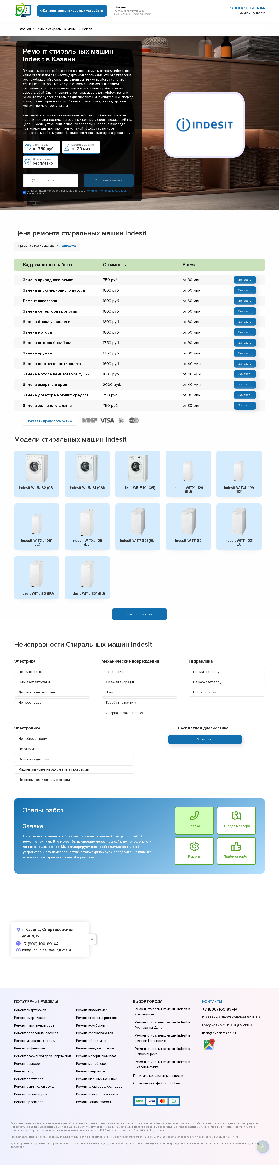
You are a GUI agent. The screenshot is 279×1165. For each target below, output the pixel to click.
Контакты (212, 1001)
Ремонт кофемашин (29, 1048)
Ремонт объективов (91, 1041)
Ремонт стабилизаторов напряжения (42, 1056)
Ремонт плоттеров (28, 1079)
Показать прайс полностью (49, 421)
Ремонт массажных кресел (35, 1041)
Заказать (245, 280)
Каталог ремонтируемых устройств (73, 11)
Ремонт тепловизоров (93, 1102)
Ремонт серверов (28, 1063)
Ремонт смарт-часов (30, 1018)
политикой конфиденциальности (107, 190)
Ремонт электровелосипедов (99, 1086)
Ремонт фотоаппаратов (94, 1033)
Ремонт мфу (23, 1071)
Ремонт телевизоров (30, 1094)
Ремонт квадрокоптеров (95, 1048)
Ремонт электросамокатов (97, 1094)
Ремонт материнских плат (96, 1056)
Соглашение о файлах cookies (156, 1083)
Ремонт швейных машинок (96, 1079)
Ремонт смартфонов (30, 1010)
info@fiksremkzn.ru (219, 1032)
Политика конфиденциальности (158, 1075)
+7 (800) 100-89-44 (245, 8)
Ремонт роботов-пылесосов (36, 1033)
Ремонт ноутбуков (90, 1025)
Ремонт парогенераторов (34, 1025)
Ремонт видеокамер (92, 1010)
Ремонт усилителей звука (34, 1086)
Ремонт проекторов (29, 1102)
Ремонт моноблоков (92, 1063)
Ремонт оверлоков (90, 1071)
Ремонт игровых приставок (97, 1018)
